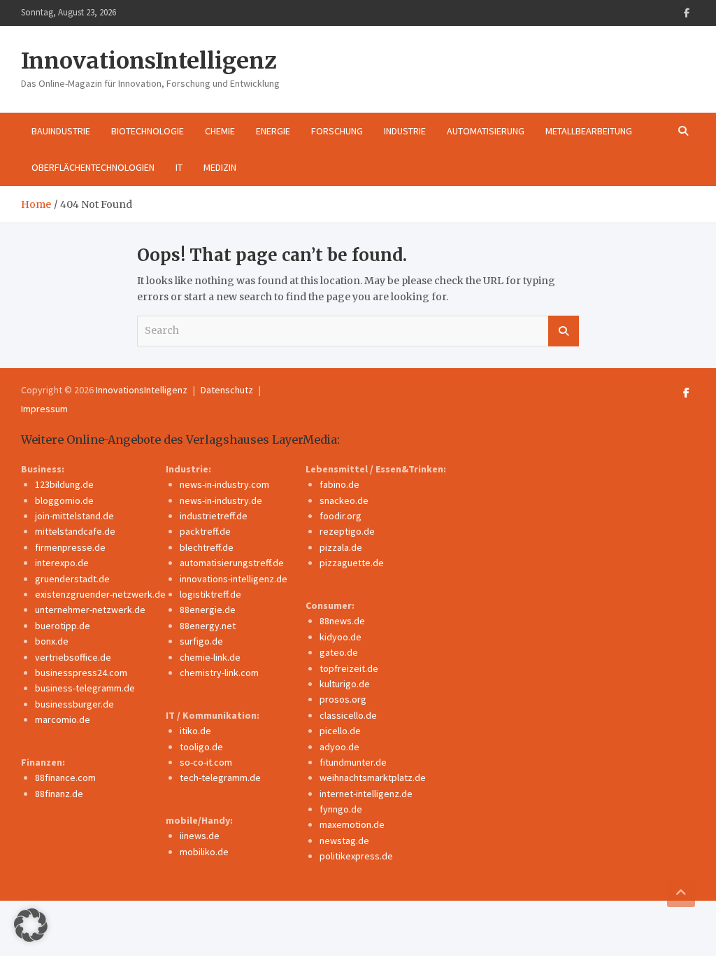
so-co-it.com (206, 762)
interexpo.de (62, 562)
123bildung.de (64, 484)
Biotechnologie (147, 131)
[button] (31, 925)
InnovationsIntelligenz (149, 61)
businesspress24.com (81, 672)
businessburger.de (74, 704)
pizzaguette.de (352, 562)
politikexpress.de (356, 856)
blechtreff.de (207, 547)
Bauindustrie (60, 131)
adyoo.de (339, 746)
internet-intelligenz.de (366, 793)
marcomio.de (62, 719)
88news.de (342, 620)
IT (179, 167)
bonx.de (52, 641)
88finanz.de (59, 793)
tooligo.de (201, 746)
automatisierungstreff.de (232, 562)
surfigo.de (201, 641)
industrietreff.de (214, 515)
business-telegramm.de (85, 688)
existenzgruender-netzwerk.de (100, 594)
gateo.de (339, 652)
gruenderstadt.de (72, 578)
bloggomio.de (64, 500)
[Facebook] (686, 13)
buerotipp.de (62, 625)
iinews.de (200, 835)
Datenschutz (227, 390)
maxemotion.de (352, 824)
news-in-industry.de (221, 500)
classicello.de (348, 715)
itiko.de (195, 730)
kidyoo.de (340, 637)
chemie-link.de (210, 657)
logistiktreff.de (210, 594)
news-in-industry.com (224, 484)
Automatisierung (485, 131)
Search (563, 331)
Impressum (44, 408)
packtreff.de (205, 531)
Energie (273, 131)
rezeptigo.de (347, 531)
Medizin (219, 167)
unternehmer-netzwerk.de (90, 609)
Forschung (337, 131)
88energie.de (208, 609)
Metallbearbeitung (588, 131)
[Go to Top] (681, 893)
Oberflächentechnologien (93, 167)
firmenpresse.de (70, 547)
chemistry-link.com (219, 672)
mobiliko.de (204, 851)
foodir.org (340, 515)
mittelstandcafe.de (75, 531)
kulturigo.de (345, 683)
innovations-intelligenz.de (233, 578)
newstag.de (344, 840)
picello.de (340, 730)
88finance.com (65, 777)
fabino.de (339, 484)
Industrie (405, 131)
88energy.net (208, 625)
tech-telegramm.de (220, 777)
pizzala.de (341, 547)
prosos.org (343, 699)
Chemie (220, 131)
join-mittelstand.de (74, 515)
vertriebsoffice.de (73, 657)
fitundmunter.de (353, 762)
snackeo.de (344, 500)
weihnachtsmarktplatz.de (373, 777)
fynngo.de (341, 809)
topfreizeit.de (349, 668)
